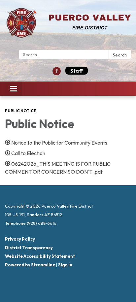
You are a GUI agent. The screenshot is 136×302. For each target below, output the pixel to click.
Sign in (65, 264)
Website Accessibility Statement (40, 256)
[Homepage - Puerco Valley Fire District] (68, 26)
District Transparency (29, 247)
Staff (76, 70)
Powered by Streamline (30, 264)
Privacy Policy (20, 239)
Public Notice (20, 110)
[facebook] (56, 73)
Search (120, 54)
